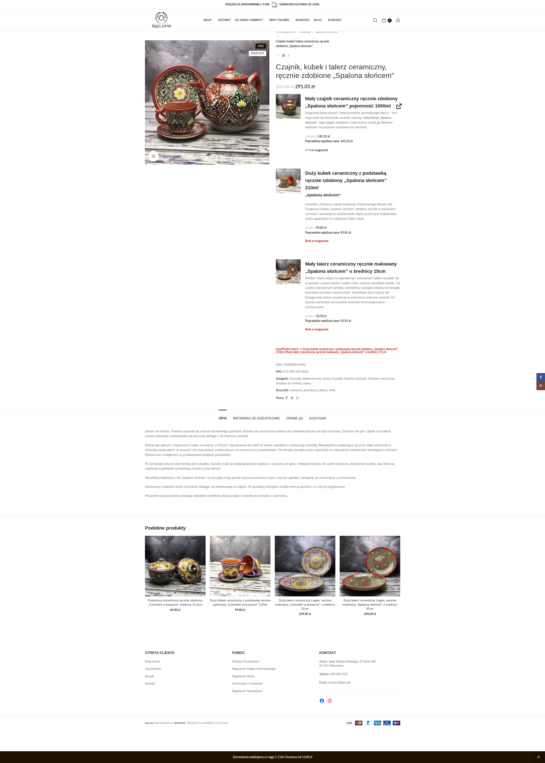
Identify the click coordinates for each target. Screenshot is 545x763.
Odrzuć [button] (538, 757)
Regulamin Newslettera (247, 691)
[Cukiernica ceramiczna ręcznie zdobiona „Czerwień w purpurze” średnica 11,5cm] (175, 566)
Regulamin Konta (243, 676)
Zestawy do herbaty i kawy (293, 383)
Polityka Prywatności (245, 661)
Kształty (337, 378)
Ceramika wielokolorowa (305, 378)
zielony (323, 390)
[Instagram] (329, 700)
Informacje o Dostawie (247, 683)
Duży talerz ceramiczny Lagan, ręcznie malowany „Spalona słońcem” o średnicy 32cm (369, 604)
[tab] (223, 416)
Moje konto (152, 661)
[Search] (375, 20)
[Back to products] (283, 55)
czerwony (296, 390)
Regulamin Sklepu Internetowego (254, 668)
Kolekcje (305, 31)
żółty (332, 390)
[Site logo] (161, 20)
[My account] (398, 20)
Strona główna (285, 31)
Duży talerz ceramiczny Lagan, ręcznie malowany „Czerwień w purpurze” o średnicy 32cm (305, 604)
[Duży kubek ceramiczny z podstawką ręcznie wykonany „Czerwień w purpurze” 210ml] (240, 566)
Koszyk (149, 676)
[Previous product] (278, 55)
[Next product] (288, 55)
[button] (288, 106)
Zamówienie (153, 668)
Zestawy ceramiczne (381, 378)
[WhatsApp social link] (297, 398)
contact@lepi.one (339, 682)
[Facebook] (321, 700)
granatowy (310, 390)
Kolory (327, 378)
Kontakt (150, 683)
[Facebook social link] (286, 398)
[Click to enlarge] (153, 156)
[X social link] (292, 398)
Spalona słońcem (326, 31)
